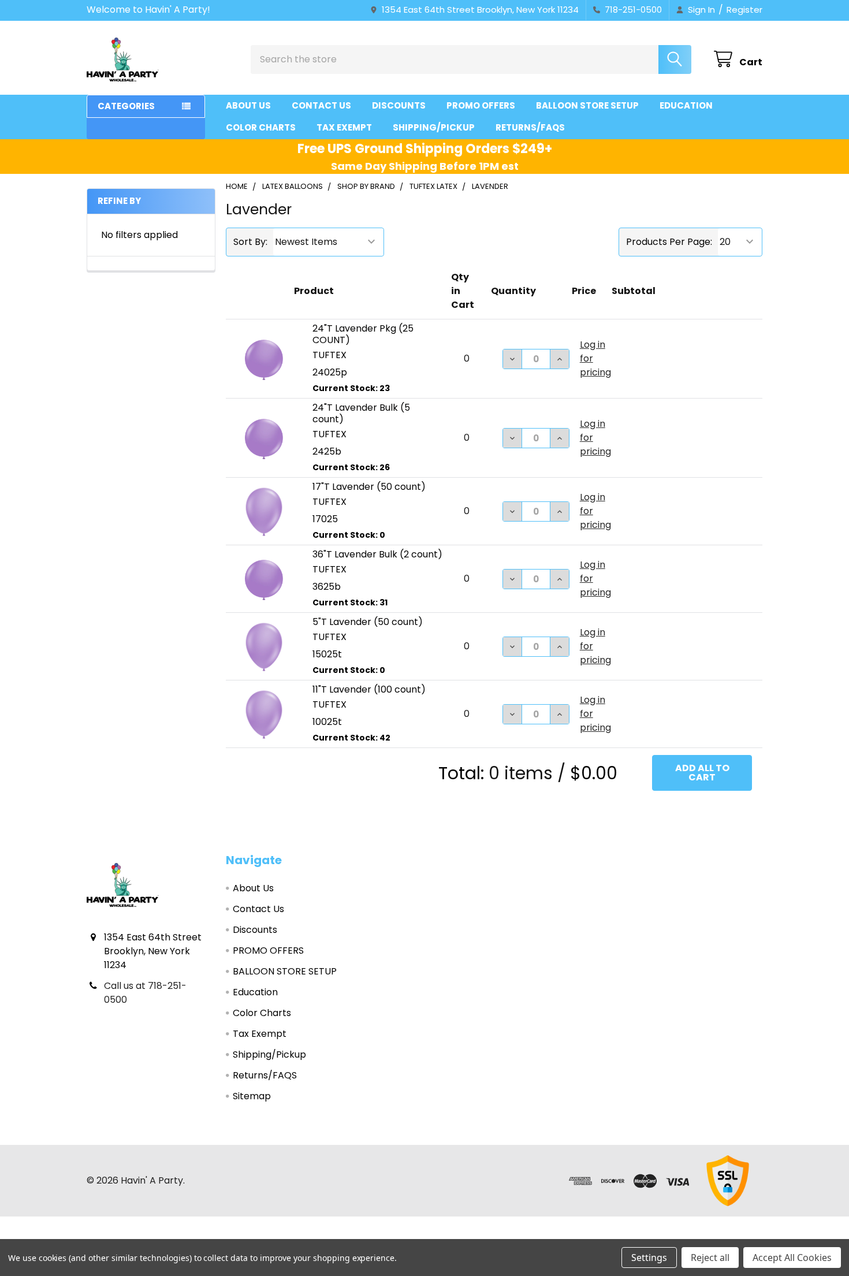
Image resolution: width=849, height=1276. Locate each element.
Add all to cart (702, 772)
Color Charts (261, 127)
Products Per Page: (669, 241)
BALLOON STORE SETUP (587, 105)
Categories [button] (126, 106)
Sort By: (250, 241)
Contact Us (321, 105)
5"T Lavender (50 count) (367, 621)
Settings (649, 1257)
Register (744, 9)
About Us (248, 105)
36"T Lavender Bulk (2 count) (377, 554)
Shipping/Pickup (434, 127)
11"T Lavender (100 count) (369, 689)
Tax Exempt (344, 127)
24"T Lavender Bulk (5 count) (361, 413)
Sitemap (252, 1096)
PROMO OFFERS (480, 105)
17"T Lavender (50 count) (369, 486)
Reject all (710, 1257)
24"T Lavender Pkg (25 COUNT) (363, 334)
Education (686, 105)
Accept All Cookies (792, 1257)
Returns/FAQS (530, 127)
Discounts (399, 105)
